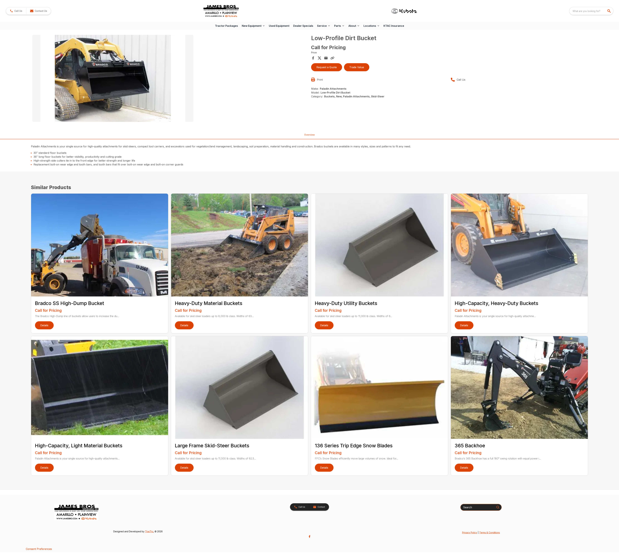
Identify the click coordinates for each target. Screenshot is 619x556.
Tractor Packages (226, 25)
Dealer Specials (303, 25)
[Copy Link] (332, 58)
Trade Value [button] (356, 67)
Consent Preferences (39, 549)
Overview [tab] (309, 134)
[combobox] (591, 11)
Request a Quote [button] (326, 67)
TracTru (149, 531)
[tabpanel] (170, 79)
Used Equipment (279, 25)
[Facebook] (309, 536)
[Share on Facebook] (313, 58)
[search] (609, 11)
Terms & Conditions (489, 532)
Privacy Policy (469, 532)
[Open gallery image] (112, 78)
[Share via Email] (326, 58)
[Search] (498, 507)
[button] (16, 11)
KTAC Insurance (393, 25)
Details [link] (44, 325)
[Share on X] (319, 58)
